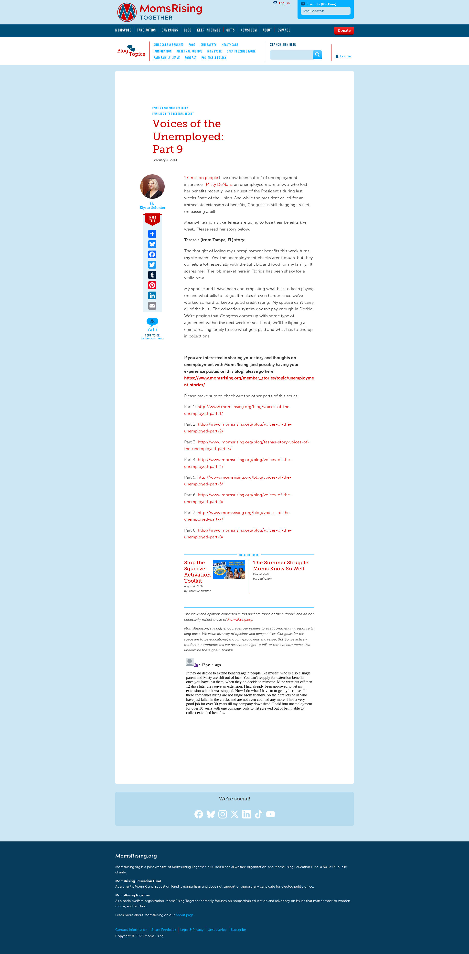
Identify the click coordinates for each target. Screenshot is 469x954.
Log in (345, 56)
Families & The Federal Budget (173, 113)
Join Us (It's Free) (321, 4)
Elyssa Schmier (152, 208)
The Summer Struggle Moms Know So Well (280, 565)
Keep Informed (209, 30)
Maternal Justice (190, 51)
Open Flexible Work (241, 51)
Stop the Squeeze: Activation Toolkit (197, 571)
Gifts (230, 30)
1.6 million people (201, 177)
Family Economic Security (170, 108)
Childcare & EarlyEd (169, 45)
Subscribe (238, 930)
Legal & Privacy (191, 930)
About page (185, 915)
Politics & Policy (214, 58)
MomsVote (123, 30)
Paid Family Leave (167, 58)
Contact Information (131, 930)
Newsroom (249, 30)
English (284, 3)
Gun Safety (209, 45)
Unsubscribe (217, 930)
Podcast (191, 58)
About (267, 30)
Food (192, 45)
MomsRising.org (163, 12)
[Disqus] (249, 717)
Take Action (146, 30)
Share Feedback (163, 930)
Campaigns (170, 30)
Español (284, 30)
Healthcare (230, 45)
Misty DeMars (218, 184)
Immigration (163, 51)
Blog (187, 30)
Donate (344, 30)
